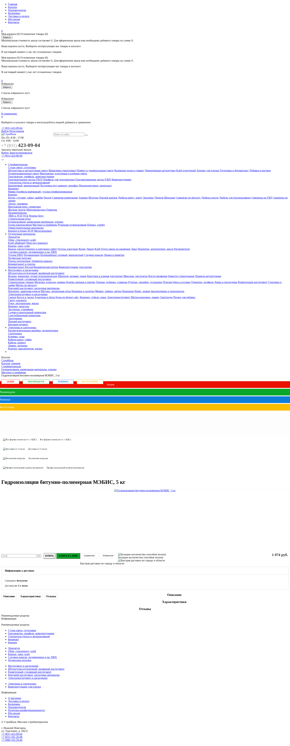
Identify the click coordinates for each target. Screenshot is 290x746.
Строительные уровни (21, 282)
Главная (12, 4)
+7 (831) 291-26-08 (11, 737)
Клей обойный (16, 243)
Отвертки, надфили (202, 282)
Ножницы (128, 291)
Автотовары (15, 318)
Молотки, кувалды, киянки (50, 282)
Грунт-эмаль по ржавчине (115, 249)
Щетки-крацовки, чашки (145, 297)
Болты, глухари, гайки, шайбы (25, 197)
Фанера (33, 215)
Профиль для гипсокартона (59, 179)
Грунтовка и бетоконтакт (234, 170)
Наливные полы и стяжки (129, 170)
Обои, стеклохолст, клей (22, 239)
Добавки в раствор (260, 170)
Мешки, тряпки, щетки (108, 291)
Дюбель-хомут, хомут (130, 197)
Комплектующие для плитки (75, 267)
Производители (17, 10)
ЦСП (30, 230)
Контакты (13, 22)
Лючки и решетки (114, 255)
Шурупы (93, 197)
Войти (5, 131)
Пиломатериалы (17, 212)
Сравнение (89, 555)
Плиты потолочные (19, 261)
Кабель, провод (17, 342)
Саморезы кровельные (65, 197)
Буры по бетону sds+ (67, 297)
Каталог (12, 7)
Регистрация (16, 131)
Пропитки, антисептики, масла (155, 249)
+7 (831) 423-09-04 (11, 128)
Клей (97, 249)
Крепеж (12, 194)
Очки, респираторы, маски (23, 303)
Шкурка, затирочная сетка (56, 291)
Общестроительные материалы (26, 227)
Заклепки (148, 197)
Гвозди (48, 197)
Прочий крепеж (108, 197)
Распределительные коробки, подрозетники (33, 330)
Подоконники (32, 255)
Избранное (108, 555)
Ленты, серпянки (18, 203)
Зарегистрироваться (20, 152)
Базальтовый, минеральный (24, 185)
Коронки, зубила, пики (93, 297)
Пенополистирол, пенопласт (95, 185)
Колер (82, 249)
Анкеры (83, 197)
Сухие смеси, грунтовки (22, 167)
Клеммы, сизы (16, 336)
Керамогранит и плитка (21, 264)
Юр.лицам (14, 19)
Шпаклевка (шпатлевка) (62, 170)
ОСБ (25, 215)
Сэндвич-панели (93, 255)
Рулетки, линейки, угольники (145, 282)
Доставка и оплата (18, 16)
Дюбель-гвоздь (210, 197)
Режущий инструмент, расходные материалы (34, 288)
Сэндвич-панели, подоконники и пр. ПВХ (32, 252)
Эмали (90, 249)
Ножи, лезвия (142, 291)
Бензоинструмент (18, 324)
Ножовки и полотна (82, 291)
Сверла (12, 297)
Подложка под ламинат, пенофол (59, 185)
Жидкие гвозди (17, 209)
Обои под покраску (37, 243)
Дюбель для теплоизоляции (235, 197)
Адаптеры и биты (45, 297)
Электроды (166, 297)
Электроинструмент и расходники (27, 294)
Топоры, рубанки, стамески (112, 282)
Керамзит (13, 188)
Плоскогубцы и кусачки (176, 282)
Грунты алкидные (68, 249)
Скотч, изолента (17, 300)
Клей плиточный (186, 170)
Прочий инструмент (19, 321)
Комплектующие (121, 179)
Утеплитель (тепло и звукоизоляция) (29, 182)
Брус (41, 215)
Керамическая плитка (46, 267)
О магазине (14, 698)
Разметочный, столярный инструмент (29, 279)
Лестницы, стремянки (20, 309)
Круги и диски (25, 297)
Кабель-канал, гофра (20, 339)
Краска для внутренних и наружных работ (32, 249)
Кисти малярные (157, 276)
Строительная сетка (19, 218)
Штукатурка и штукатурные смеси (28, 170)
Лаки (134, 249)
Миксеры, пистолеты (135, 276)
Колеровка (14, 13)
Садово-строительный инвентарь (27, 312)
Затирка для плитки (208, 170)
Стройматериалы (18, 164)
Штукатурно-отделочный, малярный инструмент (36, 273)
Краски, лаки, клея (19, 246)
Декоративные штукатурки (160, 170)
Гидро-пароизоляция (20, 224)
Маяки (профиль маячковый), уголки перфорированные (40, 191)
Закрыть (7, 37)
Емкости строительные (181, 276)
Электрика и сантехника (22, 327)
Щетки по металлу (26, 285)
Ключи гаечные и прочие (80, 282)
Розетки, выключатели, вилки (25, 348)
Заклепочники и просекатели (167, 291)
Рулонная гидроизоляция (72, 224)
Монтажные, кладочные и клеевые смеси (63, 173)
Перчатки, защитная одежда (24, 291)
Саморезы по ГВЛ (261, 197)
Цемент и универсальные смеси (95, 170)
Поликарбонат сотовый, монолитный (61, 255)
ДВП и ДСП (15, 215)
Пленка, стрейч (96, 224)
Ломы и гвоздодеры (225, 282)
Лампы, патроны (17, 345)
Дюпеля (158, 197)
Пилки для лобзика (184, 297)
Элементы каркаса (41, 261)
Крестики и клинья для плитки (105, 276)
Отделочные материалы (21, 233)
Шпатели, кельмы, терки (72, 276)
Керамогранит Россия (20, 267)
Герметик (51, 209)
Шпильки (169, 197)
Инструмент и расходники (23, 270)
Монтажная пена (36, 209)
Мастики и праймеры (44, 224)
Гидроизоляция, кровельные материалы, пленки (35, 221)
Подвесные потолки (19, 258)
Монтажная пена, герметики (24, 206)
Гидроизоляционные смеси (23, 173)
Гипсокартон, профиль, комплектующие (31, 176)
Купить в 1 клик (68, 556)
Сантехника (15, 333)
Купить (49, 556)
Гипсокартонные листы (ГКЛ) (25, 179)
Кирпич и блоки (17, 230)
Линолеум (14, 236)
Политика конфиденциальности (26, 710)
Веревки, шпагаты (18, 306)
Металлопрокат (43, 230)
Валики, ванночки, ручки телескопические (32, 276)
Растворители (182, 249)
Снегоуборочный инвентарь (24, 315)
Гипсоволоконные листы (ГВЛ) (93, 179)
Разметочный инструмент (252, 282)
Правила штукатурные (208, 276)
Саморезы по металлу (188, 197)
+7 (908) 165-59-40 (11, 740)
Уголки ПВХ (15, 255)
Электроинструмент (118, 297)
